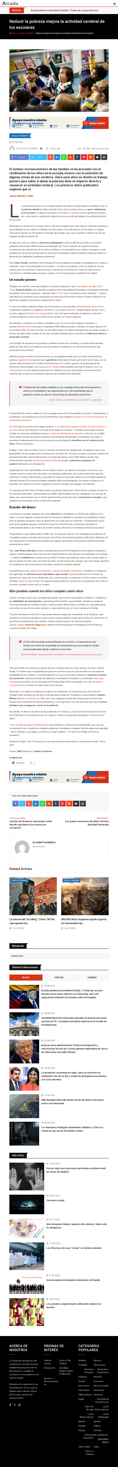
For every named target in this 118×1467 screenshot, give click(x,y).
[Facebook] (16, 803)
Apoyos (97, 1360)
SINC (31, 195)
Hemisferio (99, 1390)
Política (97, 1426)
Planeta (82, 1426)
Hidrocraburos (85, 1394)
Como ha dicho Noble (29, 581)
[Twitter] (22, 803)
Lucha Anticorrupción (102, 1408)
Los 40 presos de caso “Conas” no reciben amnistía (73, 1248)
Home (14, 33)
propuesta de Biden (49, 460)
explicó (32, 624)
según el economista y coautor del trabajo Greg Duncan (56, 570)
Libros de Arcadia (89, 1408)
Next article (102, 818)
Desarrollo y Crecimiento (103, 1371)
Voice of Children (26, 33)
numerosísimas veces (86, 306)
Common (92, 977)
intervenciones (24, 326)
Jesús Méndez (18, 195)
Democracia (99, 1365)
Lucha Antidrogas (103, 1415)
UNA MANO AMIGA (103, 1441)
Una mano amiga (55, 1200)
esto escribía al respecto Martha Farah (29, 725)
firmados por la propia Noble (40, 313)
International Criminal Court (102, 1400)
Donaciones (49, 1368)
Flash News (84, 1390)
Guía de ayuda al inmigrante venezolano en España (73, 1280)
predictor (70, 310)
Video (96, 1446)
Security (97, 1430)
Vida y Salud (84, 1446)
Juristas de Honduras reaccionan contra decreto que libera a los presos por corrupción (30, 824)
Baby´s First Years (59, 293)
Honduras (98, 1394)
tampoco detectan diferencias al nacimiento (63, 433)
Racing (82, 1430)
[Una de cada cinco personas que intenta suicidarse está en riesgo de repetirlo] (26, 1176)
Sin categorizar (101, 1435)
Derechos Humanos (89, 1371)
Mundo (82, 1421)
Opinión (97, 1421)
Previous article (18, 818)
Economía (98, 1381)
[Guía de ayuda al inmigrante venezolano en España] (26, 1284)
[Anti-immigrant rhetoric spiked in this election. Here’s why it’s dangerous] (26, 1228)
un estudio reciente (78, 213)
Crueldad (83, 1365)
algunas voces (25, 360)
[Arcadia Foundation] (41, 148)
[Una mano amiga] (26, 1204)
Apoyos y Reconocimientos (51, 1381)
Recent (26, 977)
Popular (59, 977)
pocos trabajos (52, 367)
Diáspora (83, 1377)
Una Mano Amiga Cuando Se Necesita (66, 1371)
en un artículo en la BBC (34, 698)
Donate (82, 1381)
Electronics (84, 1385)
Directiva (98, 1377)
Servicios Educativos (88, 1436)
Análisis (82, 1360)
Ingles (81, 1399)
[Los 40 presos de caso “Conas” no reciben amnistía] (26, 1256)
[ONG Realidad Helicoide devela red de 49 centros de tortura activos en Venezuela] (24, 1106)
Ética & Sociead (101, 1385)
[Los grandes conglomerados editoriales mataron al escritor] (26, 1312)
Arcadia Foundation (44, 842)
